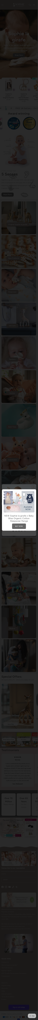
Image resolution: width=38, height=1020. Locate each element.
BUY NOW (19, 526)
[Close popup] (33, 492)
